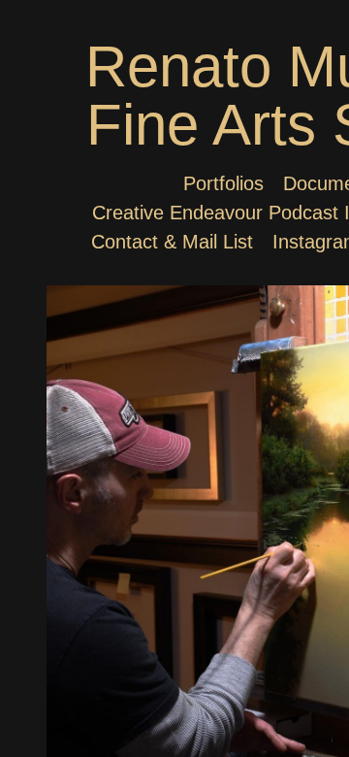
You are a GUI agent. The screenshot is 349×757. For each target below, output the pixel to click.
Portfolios (223, 183)
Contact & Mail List (172, 241)
